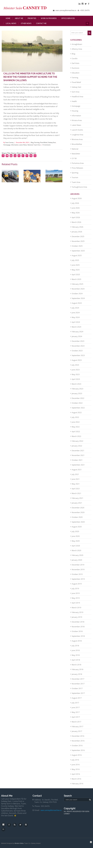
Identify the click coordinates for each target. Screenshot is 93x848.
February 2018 (77, 669)
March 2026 (76, 222)
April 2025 (76, 274)
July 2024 (75, 308)
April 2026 (76, 217)
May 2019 (76, 598)
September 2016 (78, 750)
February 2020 (77, 555)
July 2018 (75, 645)
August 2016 (77, 755)
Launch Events (77, 130)
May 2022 (76, 427)
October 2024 (77, 293)
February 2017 (77, 726)
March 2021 (76, 493)
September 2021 (78, 465)
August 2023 (77, 360)
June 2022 (76, 422)
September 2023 (78, 355)
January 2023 (77, 393)
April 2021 (76, 488)
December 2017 (78, 679)
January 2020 (77, 560)
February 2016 (77, 783)
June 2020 (76, 536)
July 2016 (75, 760)
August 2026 (77, 198)
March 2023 (76, 384)
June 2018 (76, 650)
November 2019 (78, 569)
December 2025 (78, 236)
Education (75, 73)
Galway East (52, 142)
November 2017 (78, 684)
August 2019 (77, 584)
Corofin (74, 58)
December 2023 (78, 341)
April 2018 (76, 660)
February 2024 (77, 331)
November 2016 (78, 741)
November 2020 (78, 512)
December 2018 (78, 622)
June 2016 (76, 764)
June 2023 (76, 369)
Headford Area (77, 96)
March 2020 (76, 550)
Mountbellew (77, 144)
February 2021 (77, 498)
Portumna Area (78, 163)
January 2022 (77, 446)
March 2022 (76, 436)
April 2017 (76, 717)
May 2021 (76, 484)
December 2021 (78, 450)
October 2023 (77, 350)
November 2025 (78, 241)
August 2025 (77, 255)
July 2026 (75, 203)
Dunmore (75, 68)
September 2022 (78, 408)
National (30, 145)
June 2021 (76, 479)
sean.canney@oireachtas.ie (50, 810)
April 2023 (76, 379)
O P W (74, 158)
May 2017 (76, 712)
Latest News (23, 145)
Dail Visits (75, 63)
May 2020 (76, 541)
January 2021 (77, 503)
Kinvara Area (77, 120)
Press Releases (77, 168)
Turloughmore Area (79, 187)
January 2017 (77, 731)
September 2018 (78, 636)
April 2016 (76, 774)
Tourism (75, 177)
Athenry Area (77, 49)
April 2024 (76, 322)
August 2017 (77, 698)
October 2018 (77, 631)
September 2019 (78, 579)
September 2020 (78, 522)
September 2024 (78, 298)
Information (14, 145)
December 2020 (78, 507)
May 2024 (76, 317)
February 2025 (77, 284)
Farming (36, 142)
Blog (32, 142)
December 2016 (78, 736)
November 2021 (78, 455)
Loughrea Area (77, 134)
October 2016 (77, 745)
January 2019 (77, 617)
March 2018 (76, 664)
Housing (75, 111)
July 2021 (75, 474)
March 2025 (76, 279)
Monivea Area (77, 139)
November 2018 (78, 626)
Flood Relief (43, 142)
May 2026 (76, 212)
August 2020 (77, 526)
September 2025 (78, 251)
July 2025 (75, 260)
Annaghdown (77, 44)
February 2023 (77, 389)
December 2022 (78, 398)
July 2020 (75, 531)
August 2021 (77, 469)
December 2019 (78, 565)
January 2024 (77, 336)
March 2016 (76, 779)
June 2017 (76, 707)
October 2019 (77, 574)
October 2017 (77, 688)
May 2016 (76, 769)
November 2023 (78, 346)
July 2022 (75, 417)
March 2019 (76, 607)
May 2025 (76, 270)
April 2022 (76, 431)
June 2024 (76, 312)
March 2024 (76, 327)
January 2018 (77, 674)
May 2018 (76, 655)
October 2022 (77, 403)
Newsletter (76, 153)
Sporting (75, 173)
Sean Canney (9, 142)
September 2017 (78, 693)
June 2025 (76, 265)
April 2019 (76, 603)
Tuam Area (37, 145)
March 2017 (76, 722)
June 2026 (76, 208)
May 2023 (76, 374)
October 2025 (77, 246)
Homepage (6, 145)
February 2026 (77, 227)
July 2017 (75, 703)
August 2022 (77, 412)
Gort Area (75, 92)
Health (74, 101)
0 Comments (47, 145)
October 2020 (77, 517)
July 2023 (75, 365)
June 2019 (76, 593)
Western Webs (19, 843)
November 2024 (78, 289)
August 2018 (77, 641)
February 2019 (77, 612)
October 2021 (77, 460)
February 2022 (77, 441)
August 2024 (77, 303)
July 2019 (75, 588)
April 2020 (76, 546)
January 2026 (77, 232)
